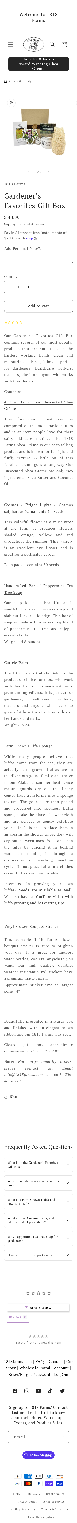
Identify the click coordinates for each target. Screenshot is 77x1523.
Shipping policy (25, 1509)
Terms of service (53, 1501)
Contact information (54, 1509)
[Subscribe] (63, 1437)
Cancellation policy (41, 1517)
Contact (56, 1361)
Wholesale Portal (35, 1368)
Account (61, 1368)
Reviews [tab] (15, 1317)
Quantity (11, 277)
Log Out (61, 1374)
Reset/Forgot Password (29, 1374)
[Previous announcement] (8, 17)
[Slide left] (28, 172)
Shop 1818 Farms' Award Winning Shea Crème (38, 64)
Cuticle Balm (16, 662)
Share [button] (14, 1097)
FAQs (40, 1361)
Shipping (10, 224)
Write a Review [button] (40, 1307)
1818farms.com (18, 1361)
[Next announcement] (68, 17)
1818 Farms (32, 1493)
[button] (10, 44)
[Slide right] (48, 172)
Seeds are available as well (45, 890)
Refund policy (55, 1493)
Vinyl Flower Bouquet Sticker (31, 926)
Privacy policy (27, 1501)
